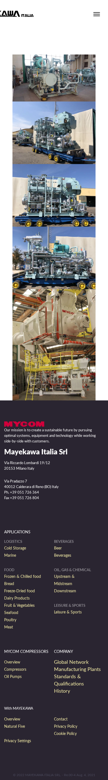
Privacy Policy (65, 727)
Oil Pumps (13, 677)
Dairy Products (17, 598)
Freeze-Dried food (19, 591)
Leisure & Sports (68, 612)
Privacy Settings (17, 741)
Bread (9, 584)
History (62, 691)
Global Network (71, 662)
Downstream (65, 591)
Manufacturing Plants (77, 669)
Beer (58, 548)
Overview (12, 662)
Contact (61, 719)
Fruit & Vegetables (19, 606)
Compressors (15, 670)
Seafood (11, 613)
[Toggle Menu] (96, 14)
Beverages (62, 556)
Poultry (10, 620)
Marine (10, 556)
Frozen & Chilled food (22, 577)
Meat (8, 627)
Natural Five (14, 727)
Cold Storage (15, 548)
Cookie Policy (65, 734)
